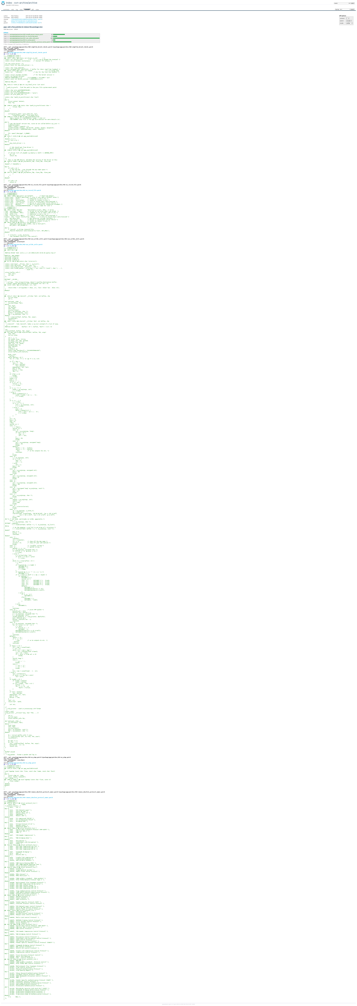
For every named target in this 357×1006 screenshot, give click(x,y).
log (17, 9)
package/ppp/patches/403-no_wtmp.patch (22, 40)
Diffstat (6, 32)
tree (21, 9)
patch (40, 19)
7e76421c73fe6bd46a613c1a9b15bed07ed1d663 (24, 22)
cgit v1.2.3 (171, 1004)
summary (6, 9)
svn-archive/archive (25, 2)
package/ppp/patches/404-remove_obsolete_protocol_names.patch (30, 42)
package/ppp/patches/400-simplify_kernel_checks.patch (26, 34)
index (9, 2)
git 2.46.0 (176, 1004)
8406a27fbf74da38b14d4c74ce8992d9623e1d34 (24, 21)
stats (37, 9)
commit (27, 9)
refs (12, 9)
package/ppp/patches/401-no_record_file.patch (24, 36)
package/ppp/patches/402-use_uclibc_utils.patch (24, 38)
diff (33, 9)
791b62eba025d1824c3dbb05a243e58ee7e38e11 (24, 19)
